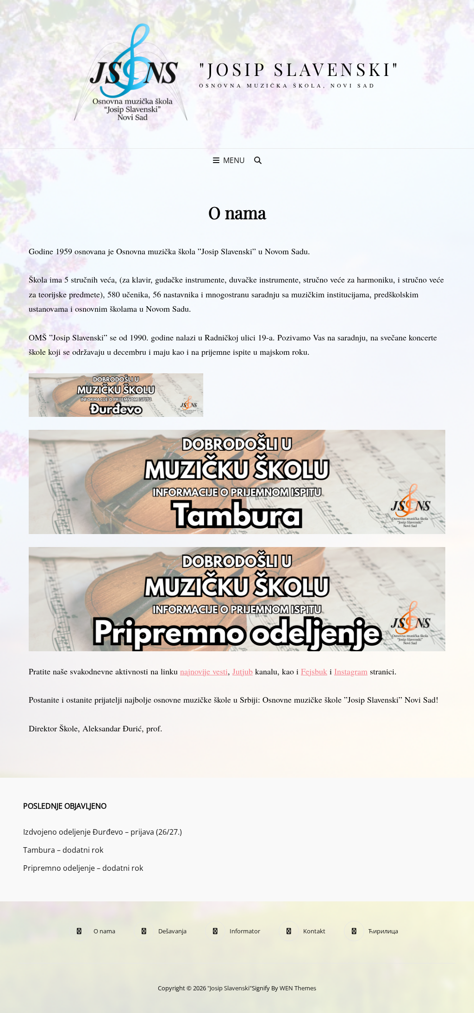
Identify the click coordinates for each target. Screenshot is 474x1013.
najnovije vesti (204, 671)
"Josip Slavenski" (299, 69)
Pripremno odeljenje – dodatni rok (83, 868)
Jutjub (242, 671)
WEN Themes (298, 988)
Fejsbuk (314, 671)
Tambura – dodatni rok (63, 850)
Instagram (351, 671)
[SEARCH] (258, 160)
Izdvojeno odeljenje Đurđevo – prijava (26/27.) (102, 832)
